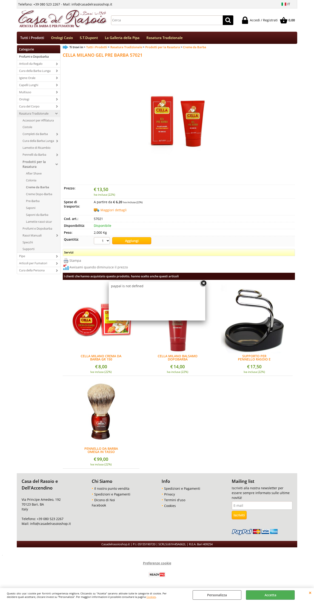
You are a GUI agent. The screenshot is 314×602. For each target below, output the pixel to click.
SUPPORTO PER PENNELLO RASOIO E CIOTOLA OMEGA (254, 357)
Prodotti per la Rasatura (34, 164)
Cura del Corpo (29, 106)
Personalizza (217, 595)
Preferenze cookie (157, 563)
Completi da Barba (35, 134)
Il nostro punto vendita (111, 488)
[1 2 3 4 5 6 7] (102, 241)
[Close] (203, 283)
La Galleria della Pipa (122, 37)
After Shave (34, 173)
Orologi (24, 99)
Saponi (30, 208)
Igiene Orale (27, 78)
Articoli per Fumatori (33, 263)
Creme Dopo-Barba (39, 194)
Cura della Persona (32, 270)
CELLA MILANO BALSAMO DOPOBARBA (177, 357)
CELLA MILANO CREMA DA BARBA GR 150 (101, 357)
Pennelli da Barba (34, 154)
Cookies (151, 597)
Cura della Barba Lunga (35, 71)
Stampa (75, 260)
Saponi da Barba (37, 215)
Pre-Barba (33, 201)
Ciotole (27, 127)
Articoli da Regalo (31, 64)
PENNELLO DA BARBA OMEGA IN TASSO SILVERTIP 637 (101, 450)
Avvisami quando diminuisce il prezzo (98, 267)
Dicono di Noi (104, 500)
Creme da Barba (37, 187)
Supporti (28, 249)
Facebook (99, 505)
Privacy (169, 494)
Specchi (28, 242)
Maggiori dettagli (113, 210)
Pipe (22, 256)
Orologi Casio (62, 37)
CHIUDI (310, 592)
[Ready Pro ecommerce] (157, 574)
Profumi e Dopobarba (34, 56)
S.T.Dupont (89, 37)
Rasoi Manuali (32, 235)
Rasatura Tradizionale (164, 37)
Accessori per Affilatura (38, 120)
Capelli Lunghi (28, 85)
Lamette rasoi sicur (39, 221)
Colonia (31, 180)
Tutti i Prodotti (32, 37)
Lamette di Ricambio (37, 148)
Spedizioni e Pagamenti (112, 494)
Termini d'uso (174, 500)
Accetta (270, 595)
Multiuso (25, 92)
